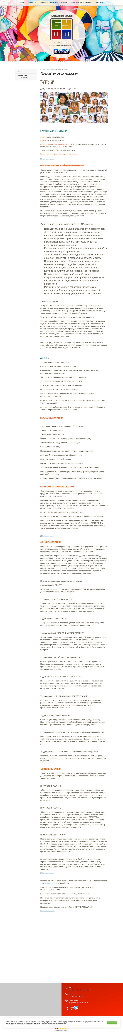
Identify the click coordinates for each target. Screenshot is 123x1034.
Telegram (49, 883)
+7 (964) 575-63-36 (61, 43)
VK (41, 883)
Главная (43, 69)
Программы (50, 69)
